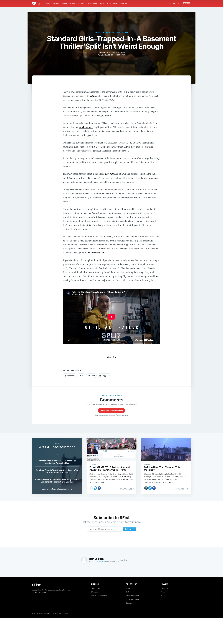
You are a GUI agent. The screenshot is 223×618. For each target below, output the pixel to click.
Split (92, 96)
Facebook (164, 588)
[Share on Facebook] (99, 488)
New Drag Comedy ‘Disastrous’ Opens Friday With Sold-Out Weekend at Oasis (57, 471)
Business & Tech (68, 4)
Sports (81, 4)
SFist (36, 585)
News (48, 4)
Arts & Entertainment (109, 4)
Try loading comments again (111, 410)
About (128, 588)
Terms (67, 613)
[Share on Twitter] (95, 488)
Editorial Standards (132, 596)
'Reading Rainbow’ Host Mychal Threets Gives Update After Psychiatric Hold (57, 462)
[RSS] (179, 4)
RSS (162, 596)
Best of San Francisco (99, 596)
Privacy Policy (58, 613)
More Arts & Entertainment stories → (57, 489)
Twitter (163, 592)
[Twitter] (174, 4)
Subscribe (186, 4)
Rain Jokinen (122, 33)
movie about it (86, 127)
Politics (56, 4)
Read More (123, 560)
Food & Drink (92, 4)
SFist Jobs (95, 592)
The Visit (111, 357)
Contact (124, 4)
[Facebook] (170, 4)
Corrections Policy (132, 599)
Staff (127, 592)
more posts (98, 561)
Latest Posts (95, 588)
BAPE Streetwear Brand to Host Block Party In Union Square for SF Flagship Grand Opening (57, 480)
